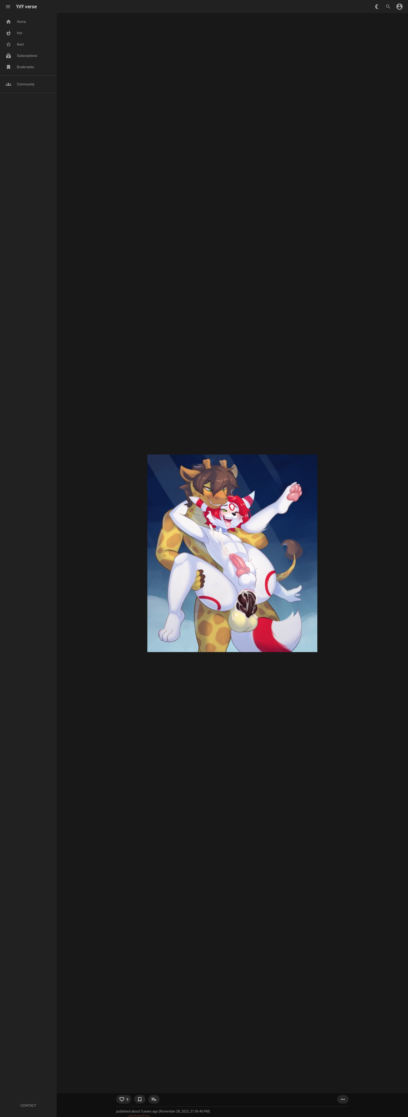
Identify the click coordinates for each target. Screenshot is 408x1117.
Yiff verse (26, 6)
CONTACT (28, 1105)
